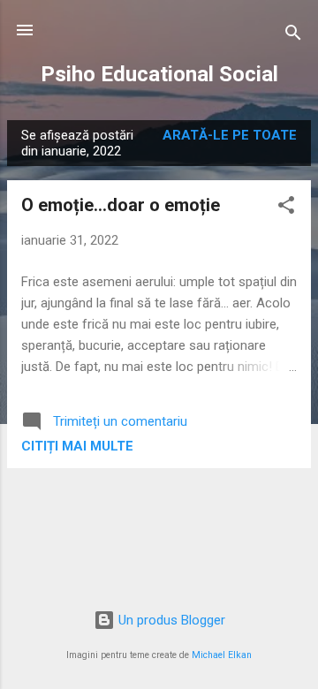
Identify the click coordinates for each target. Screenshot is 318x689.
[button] (286, 208)
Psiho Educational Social (159, 74)
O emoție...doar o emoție (120, 205)
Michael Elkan (222, 655)
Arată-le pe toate (230, 135)
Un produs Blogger (170, 620)
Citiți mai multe (77, 446)
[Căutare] (293, 36)
